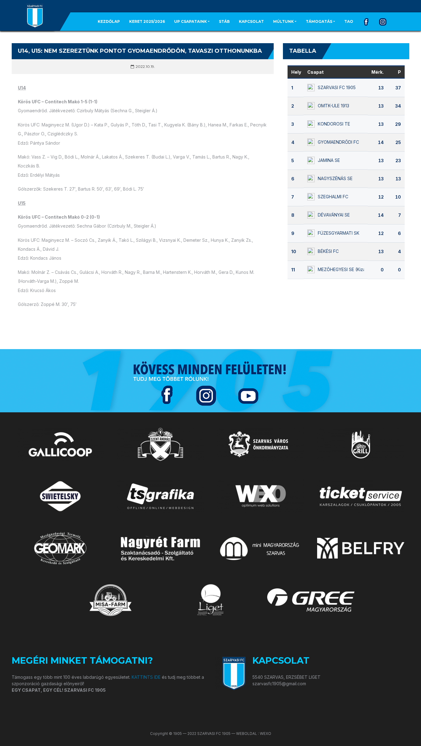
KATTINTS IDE (146, 677)
